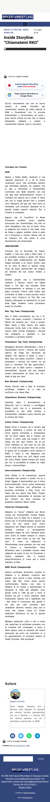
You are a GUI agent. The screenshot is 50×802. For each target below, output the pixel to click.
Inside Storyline (13, 30)
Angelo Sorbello (17, 701)
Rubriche (9, 33)
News (26, 30)
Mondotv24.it (27, 798)
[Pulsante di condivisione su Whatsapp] (29, 735)
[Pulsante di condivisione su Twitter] (20, 735)
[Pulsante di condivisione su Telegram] (37, 735)
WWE (28, 746)
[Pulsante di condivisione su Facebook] (12, 735)
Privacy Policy (25, 787)
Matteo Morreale (29, 793)
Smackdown (20, 746)
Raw (14, 746)
